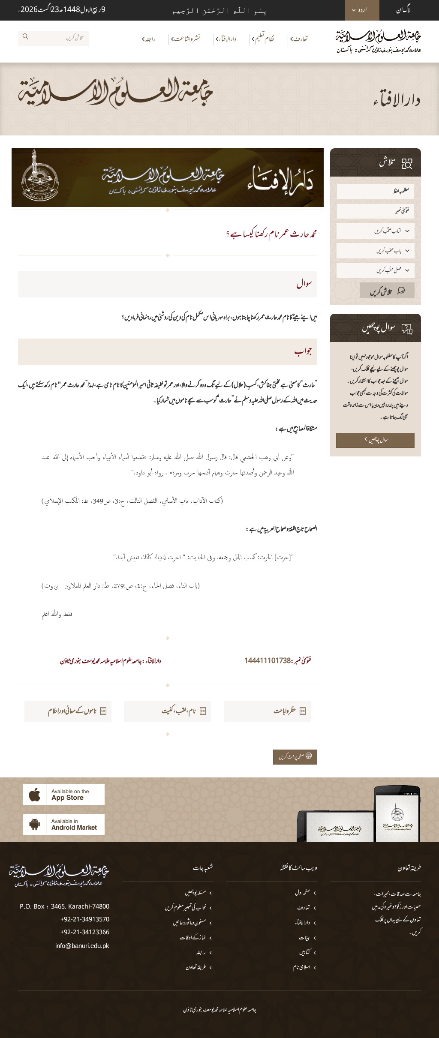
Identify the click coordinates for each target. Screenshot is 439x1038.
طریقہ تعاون (196, 968)
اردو (362, 10)
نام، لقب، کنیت (179, 711)
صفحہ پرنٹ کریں (292, 757)
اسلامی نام (301, 968)
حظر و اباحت (285, 711)
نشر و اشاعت (187, 39)
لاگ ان (403, 10)
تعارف (300, 39)
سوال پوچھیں (378, 440)
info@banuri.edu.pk (82, 945)
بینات (304, 938)
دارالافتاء (227, 39)
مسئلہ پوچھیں (195, 893)
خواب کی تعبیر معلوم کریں (185, 908)
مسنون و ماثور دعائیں (189, 923)
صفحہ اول (302, 893)
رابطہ (150, 39)
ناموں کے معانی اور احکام (72, 711)
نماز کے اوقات (193, 938)
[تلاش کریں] (25, 38)
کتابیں (304, 953)
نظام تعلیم (265, 39)
